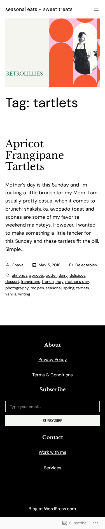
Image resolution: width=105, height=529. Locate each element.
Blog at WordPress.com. (53, 509)
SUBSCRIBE (52, 420)
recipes (37, 287)
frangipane (30, 281)
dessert (12, 281)
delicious (77, 275)
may (59, 281)
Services (52, 468)
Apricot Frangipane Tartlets (34, 155)
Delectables (86, 264)
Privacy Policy (52, 359)
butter (51, 275)
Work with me (52, 452)
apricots (36, 275)
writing (24, 294)
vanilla (11, 294)
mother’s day (77, 281)
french (48, 281)
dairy (63, 275)
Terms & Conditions (52, 375)
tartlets (82, 287)
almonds (19, 275)
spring (68, 287)
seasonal (54, 287)
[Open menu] (96, 9)
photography (17, 287)
